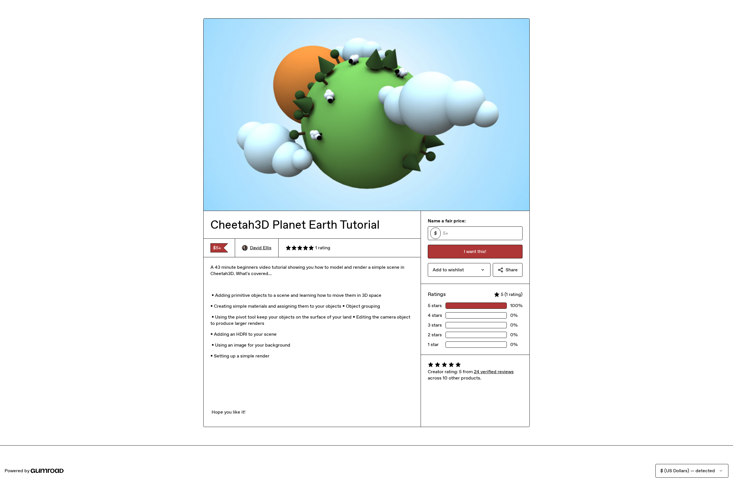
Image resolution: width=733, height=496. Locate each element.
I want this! (475, 251)
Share (512, 269)
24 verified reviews (494, 371)
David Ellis (260, 247)
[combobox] (459, 270)
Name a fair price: (447, 221)
